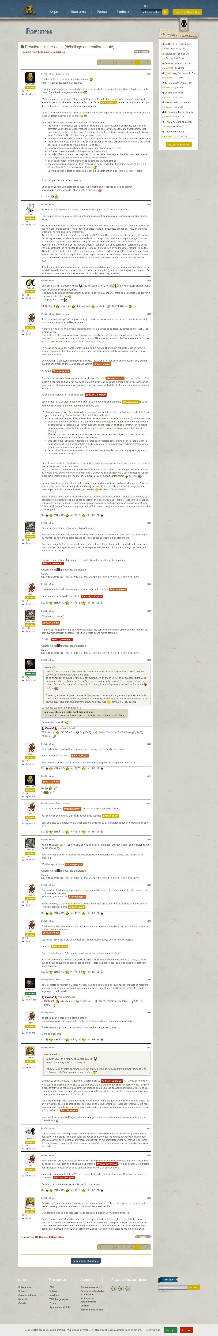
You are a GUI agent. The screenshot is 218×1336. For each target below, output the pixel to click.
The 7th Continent (41, 51)
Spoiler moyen (102, 364)
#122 (149, 204)
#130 (149, 776)
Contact (85, 1305)
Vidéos (53, 1291)
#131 (149, 803)
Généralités (59, 51)
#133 (149, 885)
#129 (149, 744)
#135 (149, 979)
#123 (149, 280)
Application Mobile (59, 1307)
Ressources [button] (78, 12)
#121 (149, 73)
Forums (102, 12)
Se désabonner (166, 1291)
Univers (22, 1291)
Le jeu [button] (54, 12)
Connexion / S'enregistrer (187, 12)
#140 (149, 1198)
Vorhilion (30, 84)
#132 (149, 839)
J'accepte (170, 1330)
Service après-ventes (92, 1309)
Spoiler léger (108, 102)
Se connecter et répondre (86, 1260)
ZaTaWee (30, 214)
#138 (149, 1128)
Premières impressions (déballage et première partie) (69, 46)
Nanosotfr (30, 1208)
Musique (54, 1295)
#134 (149, 921)
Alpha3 (30, 288)
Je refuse (186, 1330)
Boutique (123, 12)
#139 (149, 1155)
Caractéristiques (27, 1295)
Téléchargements (58, 1299)
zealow (30, 1138)
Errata (52, 1303)
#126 (149, 583)
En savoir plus (153, 1329)
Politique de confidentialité (88, 1300)
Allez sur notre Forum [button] (179, 144)
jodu (30, 324)
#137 (149, 1047)
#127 (149, 611)
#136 (149, 1012)
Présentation (25, 1287)
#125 (149, 523)
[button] (145, 6)
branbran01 (30, 786)
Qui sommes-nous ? (92, 1287)
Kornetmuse (30, 533)
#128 (149, 660)
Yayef (30, 1057)
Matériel (22, 1299)
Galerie (22, 1303)
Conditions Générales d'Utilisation (92, 1293)
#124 (149, 314)
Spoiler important (96, 394)
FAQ (51, 1287)
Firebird (30, 670)
